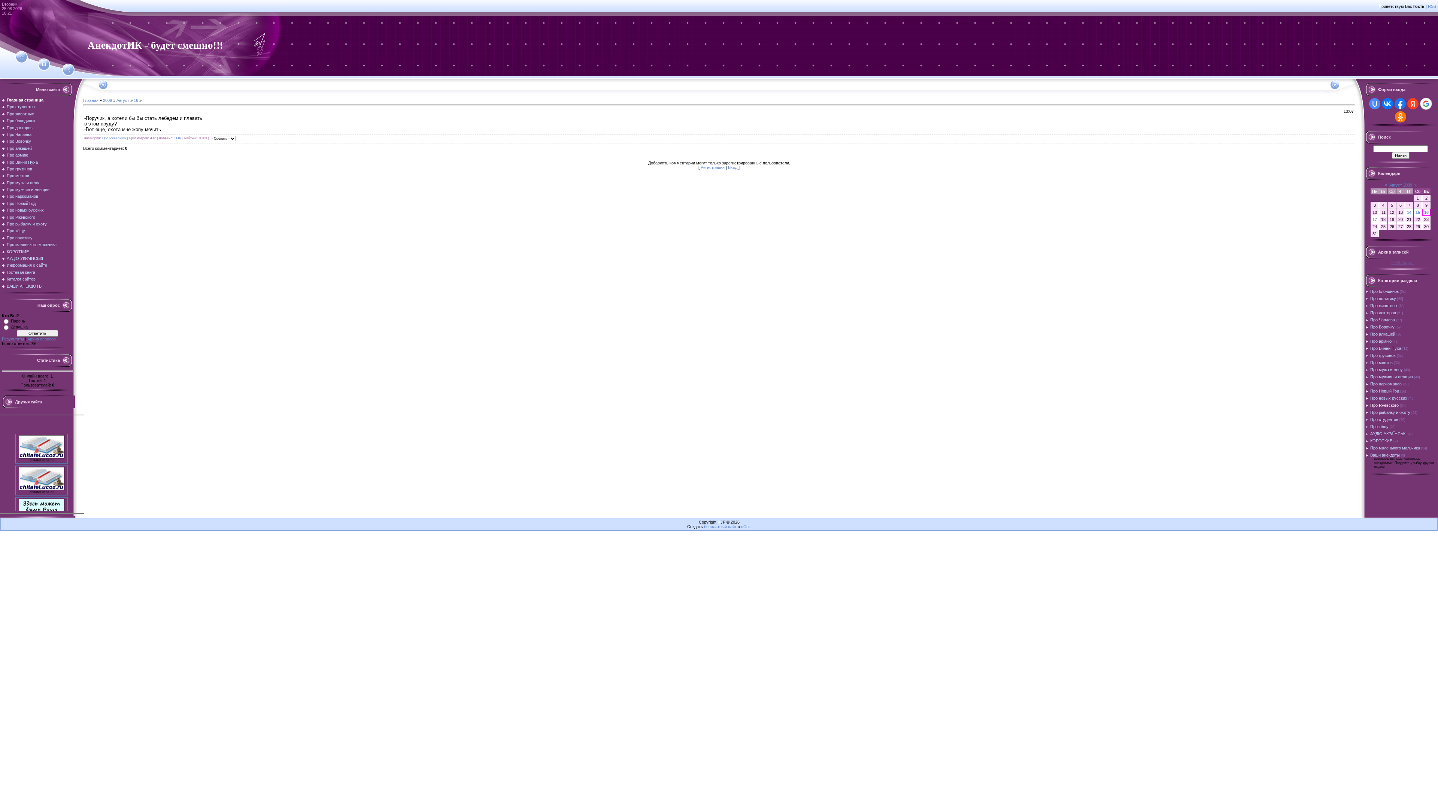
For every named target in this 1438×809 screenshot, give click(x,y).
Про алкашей (1382, 334)
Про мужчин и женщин (1391, 377)
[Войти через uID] (1374, 103)
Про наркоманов (1386, 384)
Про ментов (1381, 362)
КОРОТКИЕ (1381, 441)
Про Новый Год (1384, 391)
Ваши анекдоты (1385, 455)
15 (1418, 212)
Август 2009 (1400, 185)
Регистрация (713, 167)
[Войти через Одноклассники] (1400, 116)
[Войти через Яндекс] (1413, 103)
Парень (18, 321)
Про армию (1381, 341)
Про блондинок (1384, 291)
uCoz (746, 526)
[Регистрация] (44, 64)
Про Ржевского (114, 138)
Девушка (19, 327)
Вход (732, 167)
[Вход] (68, 70)
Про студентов (1384, 419)
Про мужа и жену (1386, 369)
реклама (41, 515)
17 (1374, 219)
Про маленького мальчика (1395, 448)
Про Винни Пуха (1385, 348)
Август (122, 100)
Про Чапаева (1382, 320)
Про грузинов (1383, 355)
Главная (90, 100)
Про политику (1383, 298)
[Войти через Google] (1426, 104)
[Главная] (21, 57)
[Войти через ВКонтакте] (1387, 103)
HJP (178, 138)
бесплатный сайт (720, 526)
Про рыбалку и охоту (1390, 412)
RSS (1432, 6)
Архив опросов (41, 339)
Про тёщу (1379, 426)
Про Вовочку (1382, 327)
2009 (107, 100)
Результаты (13, 339)
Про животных (1384, 305)
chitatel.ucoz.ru (42, 452)
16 (136, 100)
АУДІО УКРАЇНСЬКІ (1388, 433)
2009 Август (1402, 262)
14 (1409, 212)
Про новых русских (1388, 398)
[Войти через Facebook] (1400, 103)
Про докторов (1383, 312)
